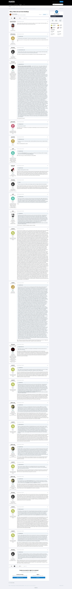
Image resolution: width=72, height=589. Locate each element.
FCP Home (10, 4)
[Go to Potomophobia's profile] (10, 14)
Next (20, 566)
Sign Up (61, 1)
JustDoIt (12, 282)
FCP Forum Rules (53, 16)
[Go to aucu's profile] (13, 215)
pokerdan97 (13, 121)
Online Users (20, 6)
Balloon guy (13, 402)
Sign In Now (37, 577)
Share (40, 14)
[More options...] (47, 21)
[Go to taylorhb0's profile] (13, 141)
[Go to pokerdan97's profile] (13, 126)
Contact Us (36, 587)
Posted (20, 21)
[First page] (9, 18)
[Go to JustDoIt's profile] (13, 287)
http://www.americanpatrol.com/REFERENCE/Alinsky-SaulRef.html (26, 222)
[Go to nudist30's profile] (13, 233)
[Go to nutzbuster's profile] (13, 170)
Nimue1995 (54, 27)
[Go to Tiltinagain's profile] (13, 67)
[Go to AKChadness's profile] (13, 38)
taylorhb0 (13, 136)
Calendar (13, 6)
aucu (13, 211)
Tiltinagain (13, 61)
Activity (24, 4)
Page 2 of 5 (25, 566)
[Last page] (21, 18)
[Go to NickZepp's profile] (13, 52)
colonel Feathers (13, 21)
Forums (10, 6)
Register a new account (20, 577)
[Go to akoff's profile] (13, 153)
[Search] (62, 4)
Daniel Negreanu (16, 4)
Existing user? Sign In (55, 1)
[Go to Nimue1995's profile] (51, 28)
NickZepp (13, 47)
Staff (17, 6)
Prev (11, 566)
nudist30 (13, 228)
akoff (13, 148)
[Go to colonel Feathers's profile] (13, 25)
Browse (21, 4)
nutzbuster (13, 165)
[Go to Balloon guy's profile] (13, 407)
